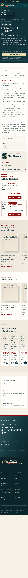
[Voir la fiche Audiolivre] (4, 209)
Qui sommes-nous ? (19, 475)
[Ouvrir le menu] (25, 5)
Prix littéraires (4, 483)
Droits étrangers (4, 499)
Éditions (13, 65)
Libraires (3, 494)
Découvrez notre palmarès (13, 1)
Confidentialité (17, 510)
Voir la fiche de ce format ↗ (15, 193)
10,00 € (6, 313)
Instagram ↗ (17, 492)
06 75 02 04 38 (18, 497)
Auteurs (3, 480)
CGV (24, 510)
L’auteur (8, 65)
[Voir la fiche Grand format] (4, 191)
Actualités (17, 480)
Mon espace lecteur (5, 485)
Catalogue (4, 19)
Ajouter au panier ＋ (14, 54)
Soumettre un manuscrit (6, 492)
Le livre (2, 65)
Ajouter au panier (14, 197)
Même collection (21, 65)
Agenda (16, 483)
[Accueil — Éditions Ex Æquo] (8, 5)
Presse (2, 497)
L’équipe (17, 478)
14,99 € (6, 265)
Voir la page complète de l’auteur (14, 169)
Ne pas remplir (7, 441)
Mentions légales (6, 510)
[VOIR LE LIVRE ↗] (10, 243)
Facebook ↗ (17, 494)
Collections (3, 478)
